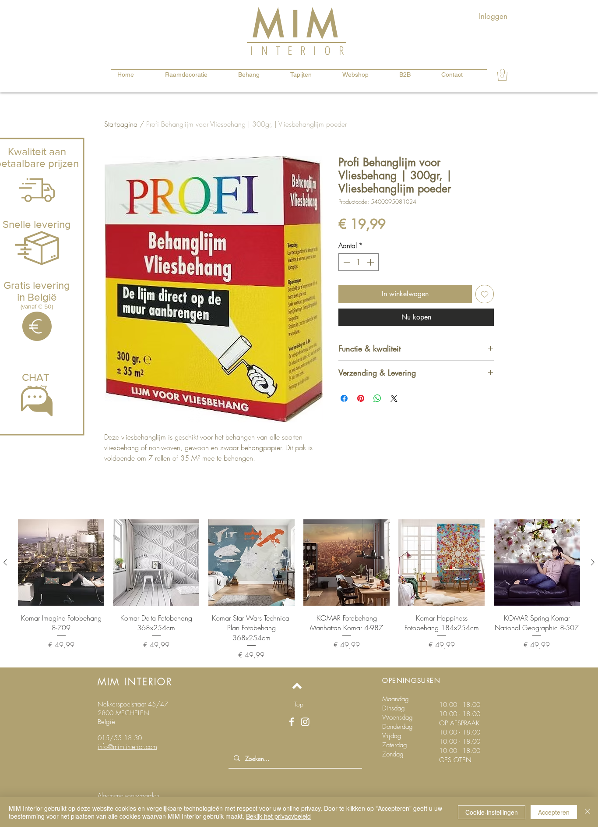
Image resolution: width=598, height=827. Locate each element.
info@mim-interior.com (127, 746)
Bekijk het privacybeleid (278, 816)
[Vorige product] (5, 562)
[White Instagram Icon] (305, 722)
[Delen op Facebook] (344, 398)
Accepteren (554, 812)
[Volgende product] (592, 562)
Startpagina (120, 124)
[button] (502, 75)
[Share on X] (394, 398)
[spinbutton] (358, 262)
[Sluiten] (587, 812)
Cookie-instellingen (491, 812)
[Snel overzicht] (61, 562)
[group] (299, 589)
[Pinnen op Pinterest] (360, 398)
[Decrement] (346, 262)
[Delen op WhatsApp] (377, 398)
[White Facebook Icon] (291, 722)
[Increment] (371, 262)
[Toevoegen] (484, 294)
